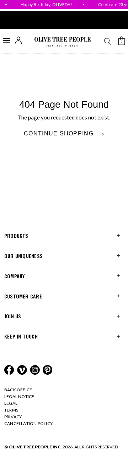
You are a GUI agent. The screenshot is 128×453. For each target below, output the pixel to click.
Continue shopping (59, 133)
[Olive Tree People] (62, 42)
